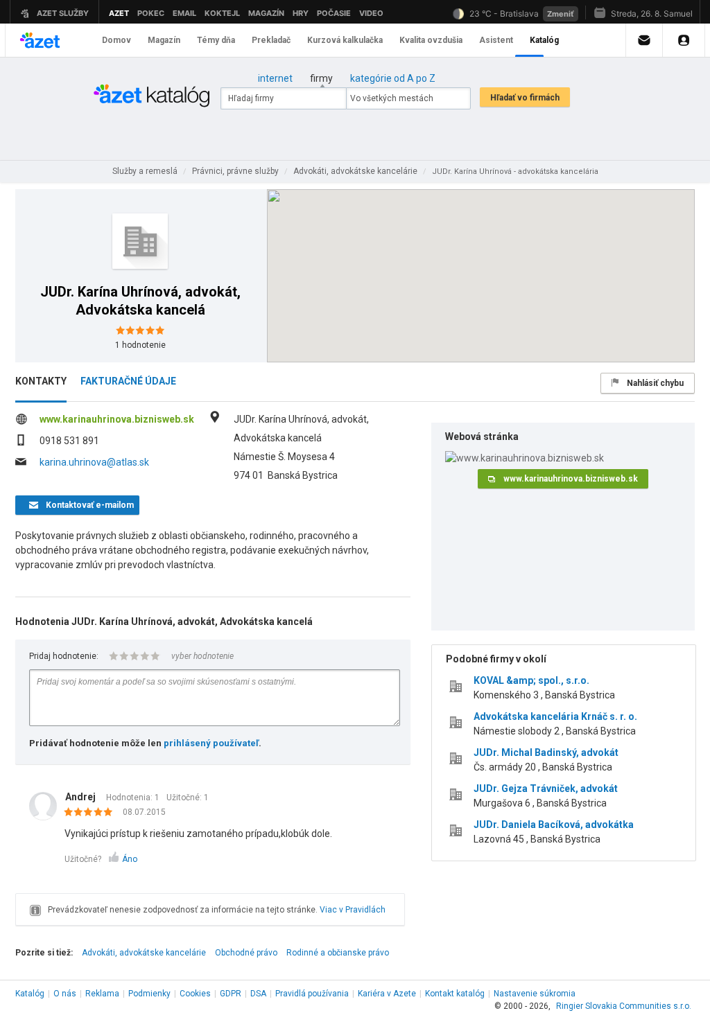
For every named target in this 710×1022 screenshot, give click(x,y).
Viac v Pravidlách (353, 910)
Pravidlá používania (312, 993)
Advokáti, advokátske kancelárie (144, 953)
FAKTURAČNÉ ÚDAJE (128, 381)
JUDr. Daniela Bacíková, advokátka (554, 824)
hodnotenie (140, 345)
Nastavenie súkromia (534, 993)
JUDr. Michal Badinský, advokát (546, 752)
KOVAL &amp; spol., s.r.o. (531, 680)
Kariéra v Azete (387, 993)
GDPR (230, 993)
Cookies (195, 993)
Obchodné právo (246, 953)
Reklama (102, 993)
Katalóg (29, 993)
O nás (64, 993)
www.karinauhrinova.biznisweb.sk (117, 419)
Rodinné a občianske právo (337, 953)
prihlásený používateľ (211, 743)
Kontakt (455, 993)
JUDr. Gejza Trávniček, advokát (546, 788)
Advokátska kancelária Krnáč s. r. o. (555, 716)
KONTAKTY (41, 381)
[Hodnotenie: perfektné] (92, 812)
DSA (258, 993)
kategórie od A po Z (392, 78)
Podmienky (149, 993)
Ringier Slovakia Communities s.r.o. (623, 1006)
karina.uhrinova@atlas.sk (94, 462)
